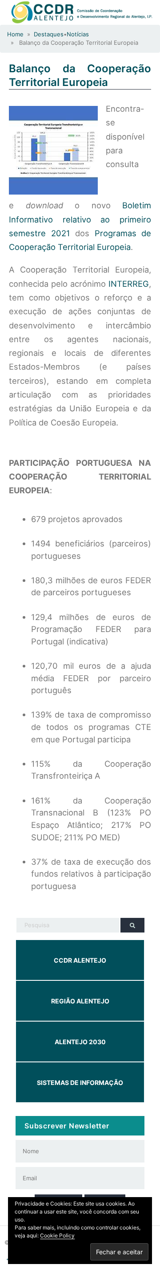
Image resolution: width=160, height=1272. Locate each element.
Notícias (78, 34)
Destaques (49, 34)
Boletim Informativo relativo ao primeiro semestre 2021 (80, 219)
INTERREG (128, 284)
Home (15, 34)
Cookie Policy (57, 1235)
